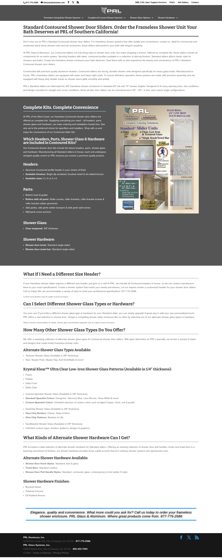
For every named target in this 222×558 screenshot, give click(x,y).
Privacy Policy (61, 552)
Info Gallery (183, 2)
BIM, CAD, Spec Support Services (151, 2)
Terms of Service (42, 552)
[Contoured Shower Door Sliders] (157, 212)
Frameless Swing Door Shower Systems (62, 18)
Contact (195, 2)
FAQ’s (172, 2)
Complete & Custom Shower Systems (105, 18)
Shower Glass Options (140, 18)
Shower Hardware (166, 18)
